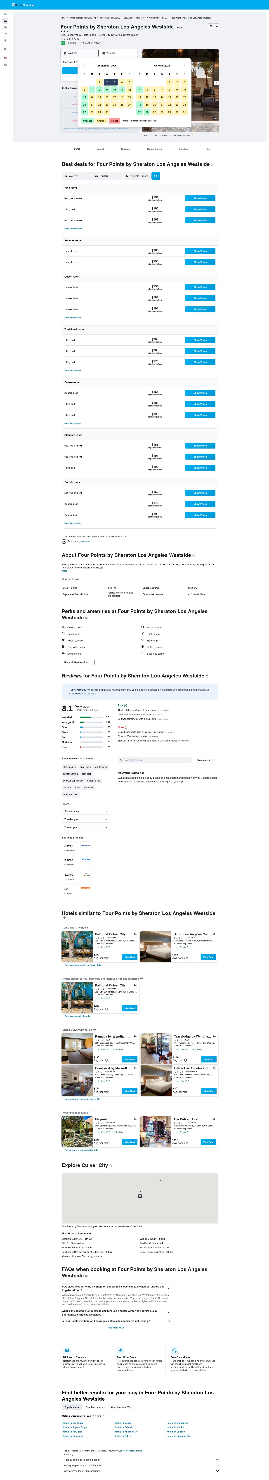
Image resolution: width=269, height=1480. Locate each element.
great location (101, 766)
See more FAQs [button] (116, 1327)
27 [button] (84, 112)
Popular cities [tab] (71, 1407)
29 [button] (99, 112)
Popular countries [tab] (95, 1407)
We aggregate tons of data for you (82, 1465)
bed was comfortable (73, 780)
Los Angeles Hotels (132, 17)
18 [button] (121, 97)
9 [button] (107, 89)
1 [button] (99, 82)
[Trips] (5, 49)
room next (89, 787)
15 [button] (99, 97)
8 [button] (99, 89)
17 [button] (114, 97)
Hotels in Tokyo (122, 1435)
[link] (83, 965)
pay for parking (70, 773)
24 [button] (114, 104)
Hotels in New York (72, 1431)
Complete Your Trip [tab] (121, 1407)
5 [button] (129, 82)
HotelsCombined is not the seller (82, 1459)
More (64, 570)
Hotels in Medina (175, 1427)
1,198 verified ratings (89, 43)
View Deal (130, 957)
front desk (86, 773)
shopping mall (94, 780)
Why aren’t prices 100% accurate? (82, 1471)
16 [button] (107, 97)
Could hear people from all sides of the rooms (146, 731)
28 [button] (92, 112)
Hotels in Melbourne (177, 1422)
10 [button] (114, 89)
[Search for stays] (5, 21)
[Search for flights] (5, 14)
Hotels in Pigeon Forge (74, 1427)
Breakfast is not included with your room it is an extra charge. (153, 740)
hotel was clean (70, 794)
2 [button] (107, 82)
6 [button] (84, 89)
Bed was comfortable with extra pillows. (143, 718)
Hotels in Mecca (122, 1422)
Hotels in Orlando (123, 1427)
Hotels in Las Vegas (72, 1422)
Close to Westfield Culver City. (138, 736)
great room (85, 766)
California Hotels (106, 17)
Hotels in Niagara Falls (179, 1435)
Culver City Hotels (157, 17)
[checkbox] (77, 847)
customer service (71, 787)
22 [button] (99, 104)
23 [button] (107, 104)
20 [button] (84, 104)
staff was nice (69, 766)
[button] (5, 4)
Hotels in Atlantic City (126, 1431)
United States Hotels (78, 17)
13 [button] (84, 97)
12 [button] (129, 89)
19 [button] (129, 97)
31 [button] (184, 112)
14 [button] (92, 97)
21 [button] (92, 104)
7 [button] (92, 89)
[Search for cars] (5, 27)
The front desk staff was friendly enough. (143, 710)
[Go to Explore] (5, 40)
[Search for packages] (5, 34)
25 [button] (121, 104)
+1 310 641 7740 (70, 38)
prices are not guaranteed (131, 1450)
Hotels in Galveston (72, 1435)
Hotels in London (176, 1431)
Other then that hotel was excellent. (140, 714)
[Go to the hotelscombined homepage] (23, 4)
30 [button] (107, 112)
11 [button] (121, 89)
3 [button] (114, 82)
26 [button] (129, 104)
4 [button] (122, 82)
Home (63, 17)
